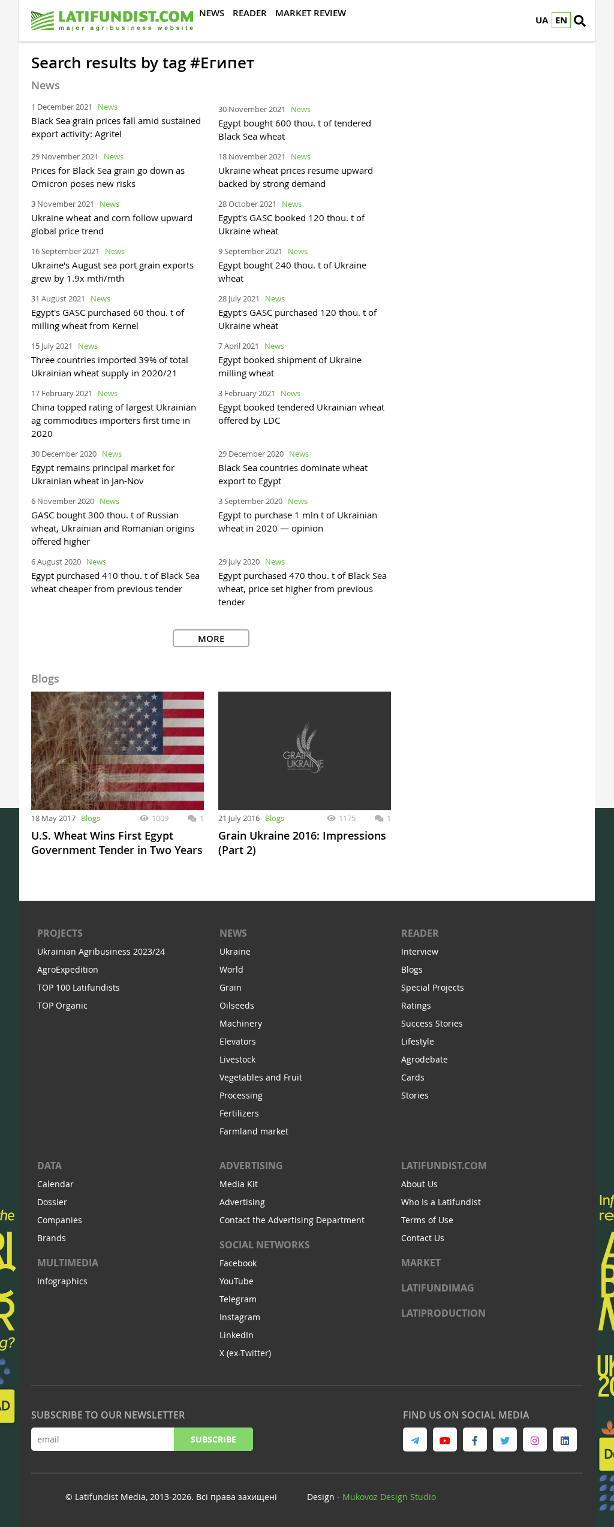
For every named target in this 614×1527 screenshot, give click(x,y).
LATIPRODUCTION (443, 1313)
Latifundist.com (444, 1165)
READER (420, 933)
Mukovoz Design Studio (389, 1496)
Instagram (239, 1317)
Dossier (52, 1202)
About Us (419, 1184)
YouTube (236, 1281)
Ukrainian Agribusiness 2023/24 (101, 951)
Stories (415, 1095)
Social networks (264, 1244)
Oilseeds (236, 1005)
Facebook (238, 1263)
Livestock (237, 1059)
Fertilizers (239, 1113)
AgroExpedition (67, 969)
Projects (60, 933)
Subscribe (213, 1439)
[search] (580, 21)
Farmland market (253, 1131)
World (231, 969)
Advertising (251, 1165)
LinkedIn (236, 1335)
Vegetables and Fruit (260, 1077)
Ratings (416, 1005)
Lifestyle (417, 1041)
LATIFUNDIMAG (437, 1287)
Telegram (238, 1299)
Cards (413, 1077)
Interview (419, 951)
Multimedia (67, 1262)
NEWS (233, 933)
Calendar (55, 1184)
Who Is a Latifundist (441, 1202)
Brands (51, 1238)
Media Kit (238, 1184)
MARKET (421, 1262)
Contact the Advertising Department (292, 1220)
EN (561, 20)
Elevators (237, 1041)
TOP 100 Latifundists (78, 987)
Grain (230, 987)
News (108, 106)
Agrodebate (424, 1059)
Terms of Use (427, 1220)
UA (541, 20)
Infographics (62, 1281)
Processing (241, 1095)
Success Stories (432, 1023)
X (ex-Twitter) (245, 1353)
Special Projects (432, 987)
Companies (59, 1220)
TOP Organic (62, 1005)
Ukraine (235, 951)
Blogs (90, 818)
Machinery (240, 1023)
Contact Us (422, 1238)
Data (49, 1165)
